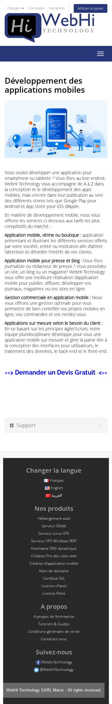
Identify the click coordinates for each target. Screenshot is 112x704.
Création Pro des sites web (54, 556)
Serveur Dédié (54, 526)
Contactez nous (54, 639)
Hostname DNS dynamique (54, 548)
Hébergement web (54, 518)
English (56, 487)
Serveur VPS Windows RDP (54, 541)
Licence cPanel (54, 585)
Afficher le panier (90, 8)
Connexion (36, 8)
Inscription (56, 8)
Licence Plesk (53, 593)
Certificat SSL (54, 578)
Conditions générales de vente (54, 631)
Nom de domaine (54, 571)
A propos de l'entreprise (54, 616)
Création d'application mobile (53, 563)
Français (14, 8)
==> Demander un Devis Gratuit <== (56, 372)
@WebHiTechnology (56, 669)
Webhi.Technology (56, 662)
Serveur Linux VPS (53, 533)
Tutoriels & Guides (54, 624)
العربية (56, 495)
